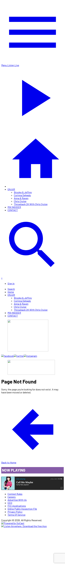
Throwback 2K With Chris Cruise (30, 204)
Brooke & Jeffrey (23, 192)
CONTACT (13, 210)
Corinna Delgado (22, 195)
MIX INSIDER (14, 207)
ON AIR (11, 189)
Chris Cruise (20, 201)
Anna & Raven (21, 198)
